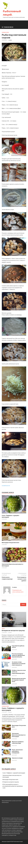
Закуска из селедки (17, 758)
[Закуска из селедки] (6, 763)
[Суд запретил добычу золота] (6, 650)
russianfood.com (6, 485)
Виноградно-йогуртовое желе (10, 542)
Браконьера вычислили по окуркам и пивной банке (19, 680)
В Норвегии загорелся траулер (13, 630)
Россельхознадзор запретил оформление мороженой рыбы (18, 655)
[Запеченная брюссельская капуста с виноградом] (14, 562)
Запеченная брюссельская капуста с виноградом (19, 735)
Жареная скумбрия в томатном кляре (18, 742)
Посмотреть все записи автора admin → (17, 591)
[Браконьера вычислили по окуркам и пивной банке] (6, 683)
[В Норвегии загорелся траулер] (14, 627)
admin (10, 40)
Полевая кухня (5, 32)
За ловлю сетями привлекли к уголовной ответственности (18, 663)
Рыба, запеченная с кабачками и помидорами (17, 751)
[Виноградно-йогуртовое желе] (14, 541)
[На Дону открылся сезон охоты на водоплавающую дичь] (6, 675)
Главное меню (8, 27)
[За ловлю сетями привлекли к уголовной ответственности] (6, 667)
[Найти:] (14, 604)
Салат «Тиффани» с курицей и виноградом (14, 773)
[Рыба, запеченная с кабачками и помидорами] (6, 754)
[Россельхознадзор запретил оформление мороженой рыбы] (6, 658)
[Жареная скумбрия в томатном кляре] (6, 746)
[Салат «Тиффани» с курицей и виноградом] (14, 513)
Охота (3, 628)
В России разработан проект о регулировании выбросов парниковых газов (13, 786)
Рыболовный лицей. (12, 12)
